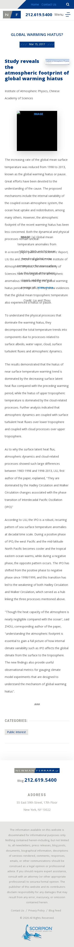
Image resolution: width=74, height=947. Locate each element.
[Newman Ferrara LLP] (12, 14)
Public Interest (16, 732)
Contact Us (49, 4)
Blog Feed (55, 911)
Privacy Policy (36, 911)
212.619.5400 (38, 15)
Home (35, 4)
